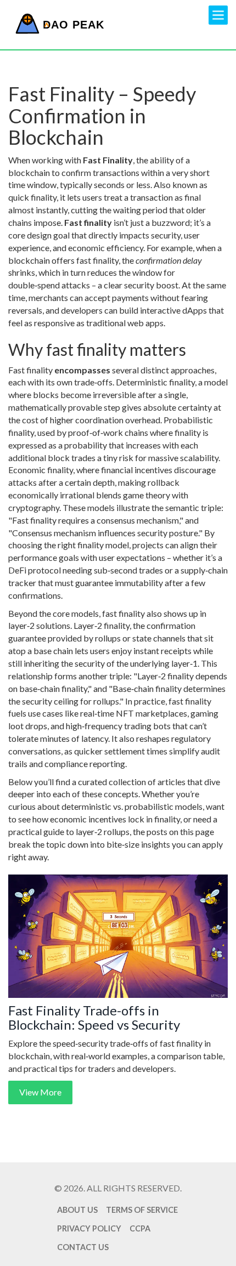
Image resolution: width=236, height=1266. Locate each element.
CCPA (140, 1228)
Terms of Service (142, 1209)
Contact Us (83, 1247)
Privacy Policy (89, 1228)
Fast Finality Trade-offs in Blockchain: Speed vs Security (94, 1017)
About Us (77, 1209)
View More (40, 1092)
